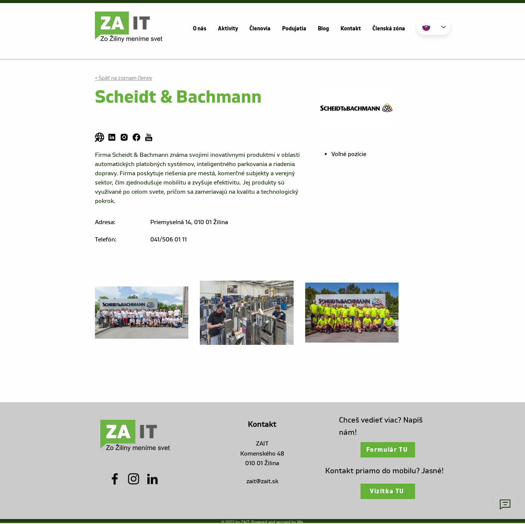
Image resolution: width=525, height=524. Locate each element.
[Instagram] (133, 478)
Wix (300, 522)
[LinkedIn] (152, 478)
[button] (199, 28)
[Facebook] (114, 478)
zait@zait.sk (262, 481)
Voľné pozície (348, 154)
